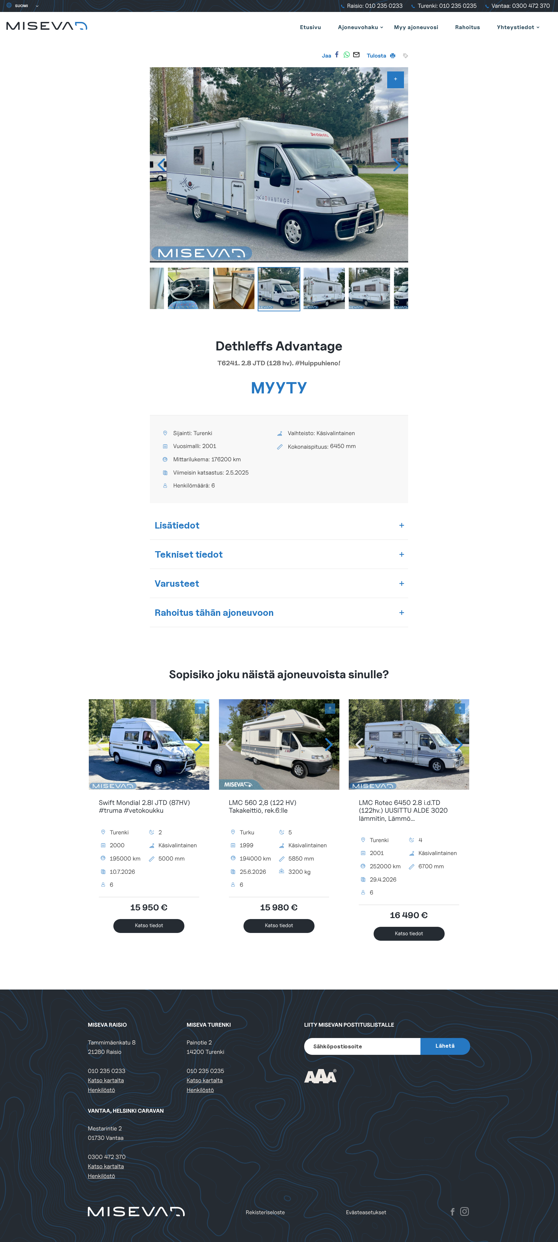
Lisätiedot (177, 525)
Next (397, 165)
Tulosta (377, 55)
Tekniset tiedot (189, 554)
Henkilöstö (101, 1090)
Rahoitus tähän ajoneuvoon (214, 612)
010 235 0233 (106, 1071)
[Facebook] (336, 54)
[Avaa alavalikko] (381, 27)
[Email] (356, 54)
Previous (161, 165)
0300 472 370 (107, 1157)
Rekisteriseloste (265, 1212)
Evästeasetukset (366, 1212)
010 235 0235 (205, 1071)
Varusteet (177, 583)
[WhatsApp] (346, 54)
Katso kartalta (106, 1080)
